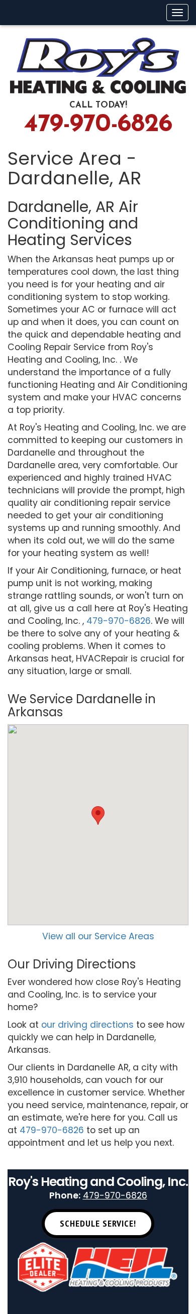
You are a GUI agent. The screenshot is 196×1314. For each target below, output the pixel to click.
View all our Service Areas (98, 936)
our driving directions (87, 1025)
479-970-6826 (98, 125)
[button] (98, 815)
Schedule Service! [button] (98, 1223)
